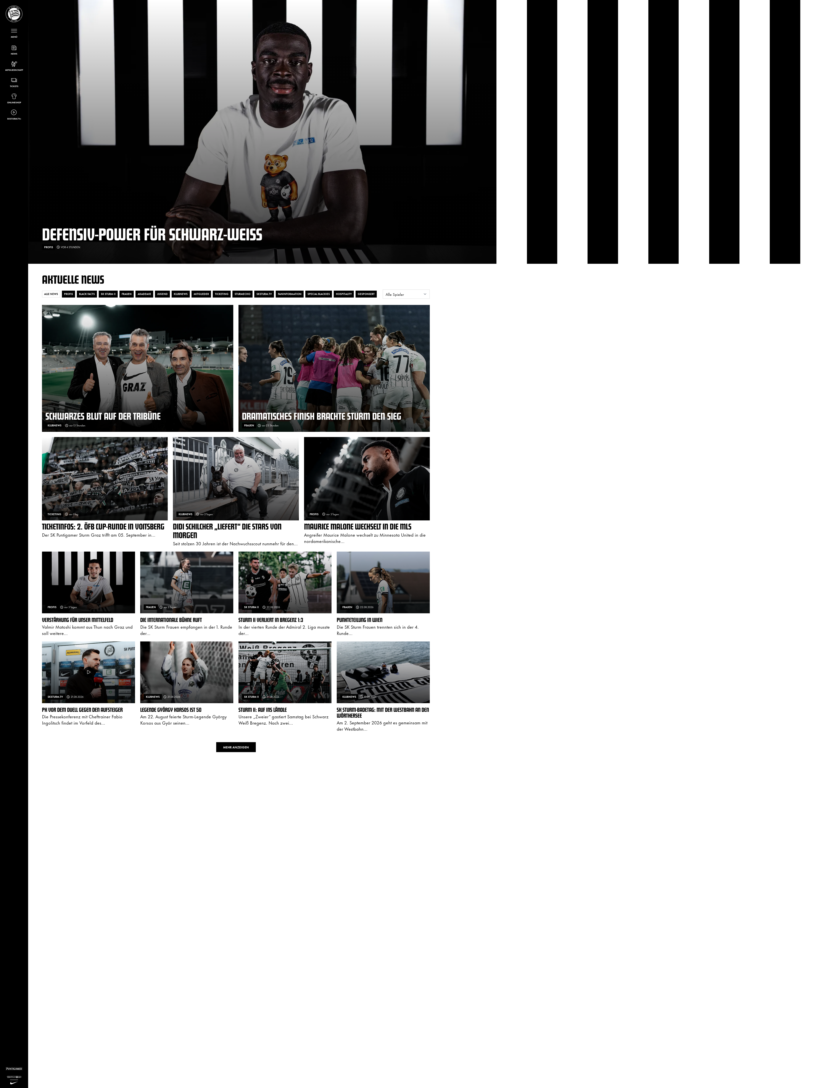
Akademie (144, 294)
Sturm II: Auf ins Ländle (262, 709)
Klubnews (181, 294)
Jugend (162, 294)
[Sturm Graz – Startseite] (14, 14)
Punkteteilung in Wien (359, 619)
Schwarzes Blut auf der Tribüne (103, 416)
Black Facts (87, 294)
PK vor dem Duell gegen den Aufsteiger (82, 709)
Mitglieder (201, 294)
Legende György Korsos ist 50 (170, 709)
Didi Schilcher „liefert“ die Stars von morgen (227, 530)
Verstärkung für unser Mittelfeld (77, 619)
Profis (68, 294)
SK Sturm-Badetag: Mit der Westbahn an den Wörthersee (383, 712)
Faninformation (289, 294)
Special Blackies (319, 294)
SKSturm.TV (264, 294)
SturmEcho (242, 294)
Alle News (51, 294)
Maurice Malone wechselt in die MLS (357, 526)
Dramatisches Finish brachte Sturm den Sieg (321, 416)
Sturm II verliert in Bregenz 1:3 (270, 619)
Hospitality (344, 294)
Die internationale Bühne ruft (171, 619)
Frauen (127, 294)
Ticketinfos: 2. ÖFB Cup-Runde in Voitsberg (103, 526)
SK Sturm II (108, 294)
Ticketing (222, 294)
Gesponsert (366, 294)
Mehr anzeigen (236, 747)
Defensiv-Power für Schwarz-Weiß (152, 233)
